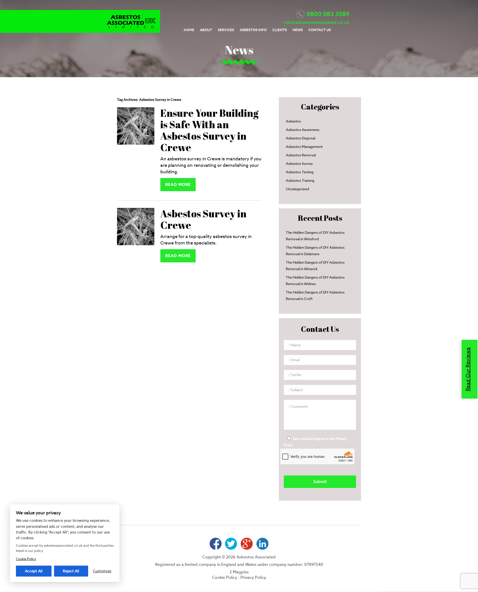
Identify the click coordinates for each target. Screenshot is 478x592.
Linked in (262, 544)
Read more (178, 184)
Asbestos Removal (301, 155)
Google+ (247, 544)
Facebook (215, 544)
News (298, 30)
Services (226, 30)
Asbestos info (253, 30)
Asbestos (293, 121)
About (206, 30)
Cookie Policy (224, 577)
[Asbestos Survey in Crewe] (135, 243)
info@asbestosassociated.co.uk (316, 22)
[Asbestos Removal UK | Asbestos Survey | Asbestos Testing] (131, 31)
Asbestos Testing (299, 172)
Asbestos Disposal (300, 138)
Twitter (231, 544)
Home (189, 30)
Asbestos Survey (299, 163)
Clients (279, 30)
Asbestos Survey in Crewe (203, 219)
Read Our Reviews (468, 369)
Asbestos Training (300, 180)
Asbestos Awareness (302, 129)
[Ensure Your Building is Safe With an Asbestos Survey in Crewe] (135, 143)
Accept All (34, 571)
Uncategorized (297, 189)
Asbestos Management (304, 146)
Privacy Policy (253, 577)
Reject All (71, 571)
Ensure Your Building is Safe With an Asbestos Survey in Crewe (209, 130)
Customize (102, 571)
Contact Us (319, 30)
